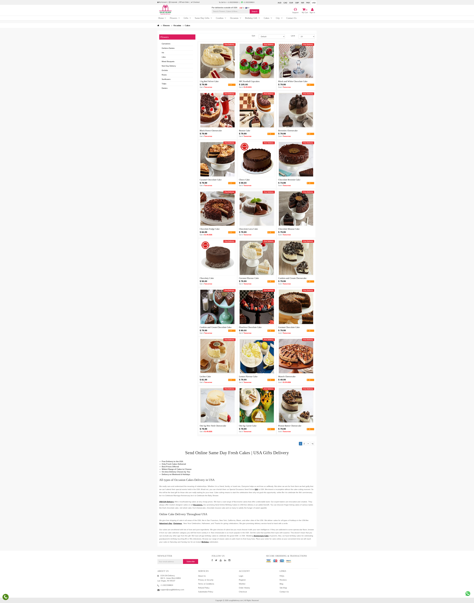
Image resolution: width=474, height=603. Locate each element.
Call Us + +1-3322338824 (229, 2)
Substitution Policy (205, 592)
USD (314, 3)
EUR (291, 3)
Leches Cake (205, 376)
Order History (244, 588)
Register (242, 580)
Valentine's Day (165, 523)
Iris (163, 53)
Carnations (166, 44)
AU (248, 8)
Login (241, 576)
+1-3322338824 (248, 2)
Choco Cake (244, 180)
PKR (308, 3)
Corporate (173, 2)
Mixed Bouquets (168, 61)
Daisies (165, 88)
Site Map (283, 588)
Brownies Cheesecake (288, 130)
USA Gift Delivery (166, 502)
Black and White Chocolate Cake (292, 81)
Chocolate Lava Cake (248, 229)
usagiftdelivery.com (236, 600)
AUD (279, 3)
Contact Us (284, 592)
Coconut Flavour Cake (249, 278)
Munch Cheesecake (287, 376)
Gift (256, 489)
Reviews (283, 580)
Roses (164, 75)
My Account (162, 2)
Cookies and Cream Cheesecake (292, 278)
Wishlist (242, 584)
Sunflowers (166, 79)
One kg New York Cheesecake (213, 426)
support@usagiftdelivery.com (172, 590)
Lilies (164, 57)
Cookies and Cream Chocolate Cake (215, 327)
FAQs (282, 576)
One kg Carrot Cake (248, 426)
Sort (253, 36)
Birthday (205, 542)
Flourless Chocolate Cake (250, 327)
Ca (243, 8)
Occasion (177, 25)
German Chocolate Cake (289, 327)
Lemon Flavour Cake (248, 376)
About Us (202, 576)
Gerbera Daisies (168, 48)
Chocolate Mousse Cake (289, 229)
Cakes (187, 25)
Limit (293, 36)
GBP (297, 3)
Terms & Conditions (206, 584)
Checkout (196, 2)
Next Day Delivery (169, 66)
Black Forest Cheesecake (211, 130)
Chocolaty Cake (207, 278)
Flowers (166, 25)
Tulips (164, 84)
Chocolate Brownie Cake (289, 180)
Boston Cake (244, 130)
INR (302, 3)
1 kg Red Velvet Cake (209, 81)
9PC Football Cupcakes (249, 81)
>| (312, 444)
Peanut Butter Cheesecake (289, 426)
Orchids (165, 70)
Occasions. (198, 505)
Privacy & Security (205, 580)
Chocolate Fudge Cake (210, 229)
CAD (285, 3)
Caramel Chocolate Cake (211, 180)
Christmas (177, 523)
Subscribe (191, 561)
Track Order (184, 2)
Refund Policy (203, 588)
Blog (281, 584)
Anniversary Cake (261, 536)
